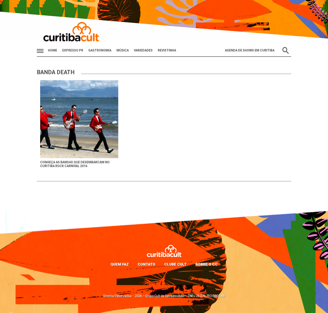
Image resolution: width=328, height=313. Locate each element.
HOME (52, 50)
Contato (146, 264)
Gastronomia (99, 50)
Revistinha (167, 50)
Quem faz (119, 264)
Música (122, 50)
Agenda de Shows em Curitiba (249, 50)
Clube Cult (175, 264)
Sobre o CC (206, 264)
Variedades (143, 50)
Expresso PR (72, 50)
